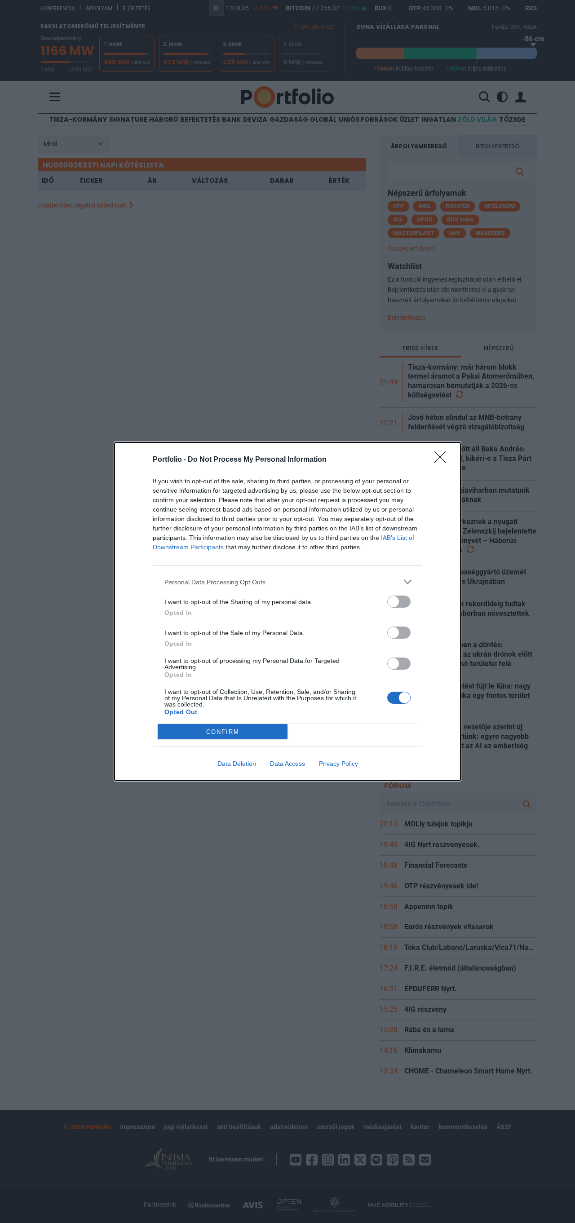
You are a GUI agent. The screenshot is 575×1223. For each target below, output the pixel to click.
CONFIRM (222, 732)
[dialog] (287, 611)
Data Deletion (236, 763)
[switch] (399, 602)
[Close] (442, 459)
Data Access (287, 763)
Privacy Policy (338, 763)
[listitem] (287, 582)
